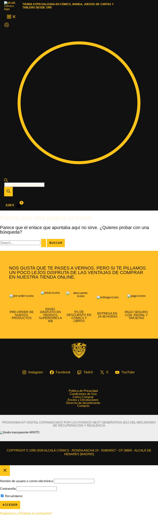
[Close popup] (5, 470)
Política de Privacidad (83, 390)
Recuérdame (13, 496)
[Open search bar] (6, 181)
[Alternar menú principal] (11, 17)
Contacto (83, 405)
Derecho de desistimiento (83, 403)
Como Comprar (83, 397)
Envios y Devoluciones (83, 400)
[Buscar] (8, 191)
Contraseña (8, 488)
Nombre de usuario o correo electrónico (26, 481)
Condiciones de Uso (83, 394)
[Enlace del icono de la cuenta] (6, 25)
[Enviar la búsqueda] (43, 243)
